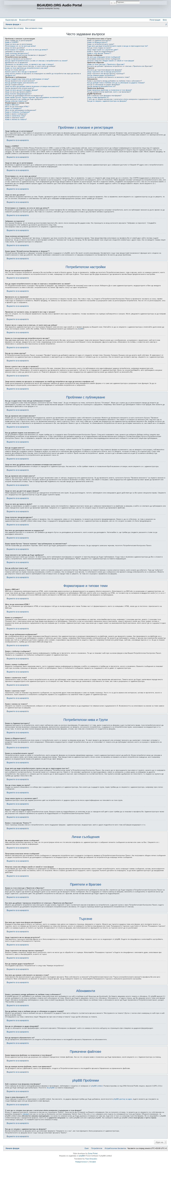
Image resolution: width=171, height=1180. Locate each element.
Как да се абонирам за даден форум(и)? (103, 84)
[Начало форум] (20, 9)
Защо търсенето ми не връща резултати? (104, 72)
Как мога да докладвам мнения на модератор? (24, 95)
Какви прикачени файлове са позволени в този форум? (109, 90)
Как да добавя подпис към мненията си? (21, 83)
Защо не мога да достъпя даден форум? (21, 90)
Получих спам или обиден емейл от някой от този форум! (110, 61)
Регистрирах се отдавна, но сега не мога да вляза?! (26, 50)
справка (25, 1114)
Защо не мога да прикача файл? (18, 92)
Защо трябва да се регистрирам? (18, 40)
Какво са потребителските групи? (100, 44)
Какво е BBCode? (12, 105)
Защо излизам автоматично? (17, 53)
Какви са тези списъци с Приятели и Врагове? (106, 64)
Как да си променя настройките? (18, 59)
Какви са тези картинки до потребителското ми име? (26, 68)
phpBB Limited (97, 1086)
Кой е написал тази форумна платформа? (104, 95)
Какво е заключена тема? (15, 116)
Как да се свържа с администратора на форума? (107, 101)
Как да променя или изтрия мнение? (20, 81)
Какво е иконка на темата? (16, 119)
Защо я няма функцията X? (98, 97)
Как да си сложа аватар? (15, 70)
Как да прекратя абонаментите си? (101, 86)
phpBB (80, 329)
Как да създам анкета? (14, 84)
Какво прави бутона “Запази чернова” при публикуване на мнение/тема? (34, 97)
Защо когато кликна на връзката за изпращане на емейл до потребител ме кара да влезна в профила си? (43, 74)
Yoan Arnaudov (91, 1159)
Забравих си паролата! (14, 51)
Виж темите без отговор (13, 28)
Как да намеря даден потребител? (101, 75)
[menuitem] (26, 20)
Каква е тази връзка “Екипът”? (99, 53)
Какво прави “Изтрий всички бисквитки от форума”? (25, 55)
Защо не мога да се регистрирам (18, 44)
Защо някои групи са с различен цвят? (102, 50)
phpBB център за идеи (122, 1099)
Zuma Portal (92, 1153)
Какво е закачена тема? (15, 117)
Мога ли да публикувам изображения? (20, 110)
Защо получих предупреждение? (18, 94)
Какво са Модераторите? (97, 42)
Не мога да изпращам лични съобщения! (103, 57)
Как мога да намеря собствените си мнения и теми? (108, 77)
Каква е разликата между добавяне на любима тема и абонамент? (114, 81)
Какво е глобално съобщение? (17, 112)
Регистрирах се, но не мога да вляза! (20, 46)
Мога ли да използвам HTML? (17, 106)
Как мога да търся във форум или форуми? (104, 70)
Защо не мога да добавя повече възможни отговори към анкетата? (32, 86)
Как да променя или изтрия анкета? (19, 88)
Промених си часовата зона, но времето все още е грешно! (29, 64)
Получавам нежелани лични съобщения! (103, 59)
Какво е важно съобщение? (16, 114)
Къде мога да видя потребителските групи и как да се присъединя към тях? (117, 46)
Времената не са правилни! (16, 62)
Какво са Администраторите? (99, 40)
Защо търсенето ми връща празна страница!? (106, 73)
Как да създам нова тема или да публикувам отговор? (27, 79)
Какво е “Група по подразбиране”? (101, 51)
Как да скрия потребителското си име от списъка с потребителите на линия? (36, 61)
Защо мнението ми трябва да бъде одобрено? (24, 99)
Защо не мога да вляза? (15, 48)
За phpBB (51, 1088)
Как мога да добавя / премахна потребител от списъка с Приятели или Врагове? (120, 66)
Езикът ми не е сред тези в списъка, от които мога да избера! (30, 66)
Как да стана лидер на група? (99, 48)
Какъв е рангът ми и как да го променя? (21, 72)
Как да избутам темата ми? (16, 101)
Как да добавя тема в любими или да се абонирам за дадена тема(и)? (116, 83)
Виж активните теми (33, 28)
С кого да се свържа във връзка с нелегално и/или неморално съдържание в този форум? (123, 99)
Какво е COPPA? (12, 42)
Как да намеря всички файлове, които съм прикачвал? (109, 92)
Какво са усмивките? (13, 108)
